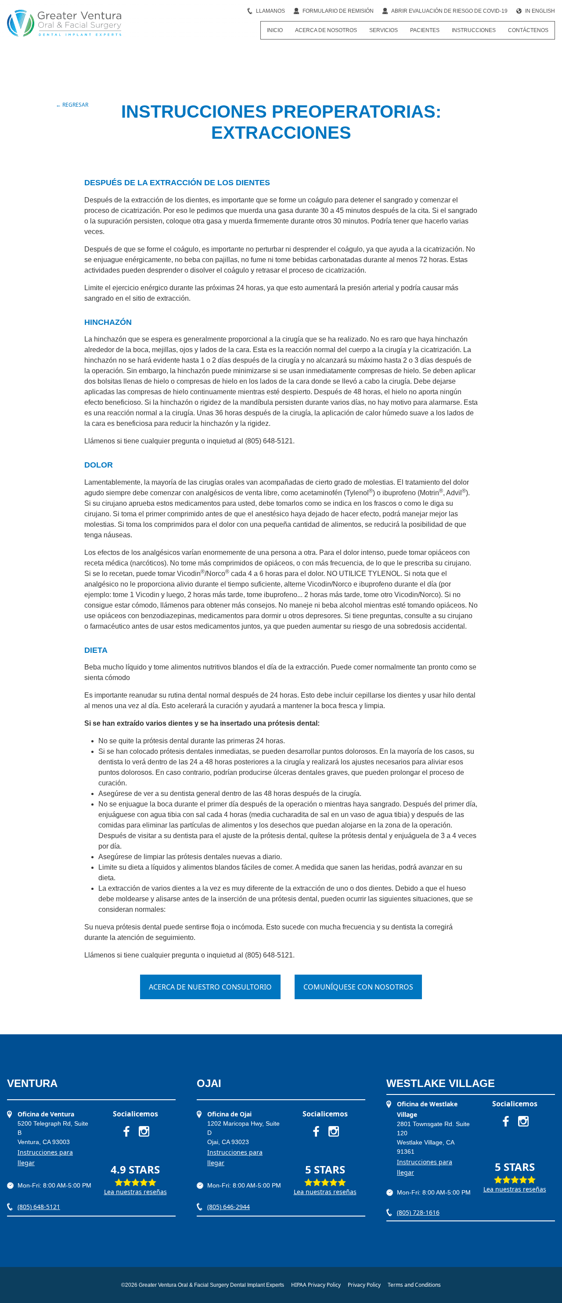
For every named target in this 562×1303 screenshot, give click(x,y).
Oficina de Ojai (229, 1114)
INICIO (275, 30)
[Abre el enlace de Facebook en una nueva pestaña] (126, 1131)
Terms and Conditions (414, 1285)
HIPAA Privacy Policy (316, 1285)
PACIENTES (425, 30)
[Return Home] (64, 23)
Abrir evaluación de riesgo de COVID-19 (449, 11)
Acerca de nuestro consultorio (210, 987)
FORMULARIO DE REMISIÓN (338, 11)
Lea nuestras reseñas (135, 1192)
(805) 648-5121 (39, 1206)
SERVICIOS (383, 30)
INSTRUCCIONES (474, 30)
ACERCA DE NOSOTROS (326, 30)
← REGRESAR (72, 104)
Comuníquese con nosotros (358, 987)
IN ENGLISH (540, 11)
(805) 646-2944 (228, 1206)
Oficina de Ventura (46, 1114)
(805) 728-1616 (418, 1212)
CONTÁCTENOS (528, 30)
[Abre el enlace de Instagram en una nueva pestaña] (144, 1131)
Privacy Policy (364, 1285)
